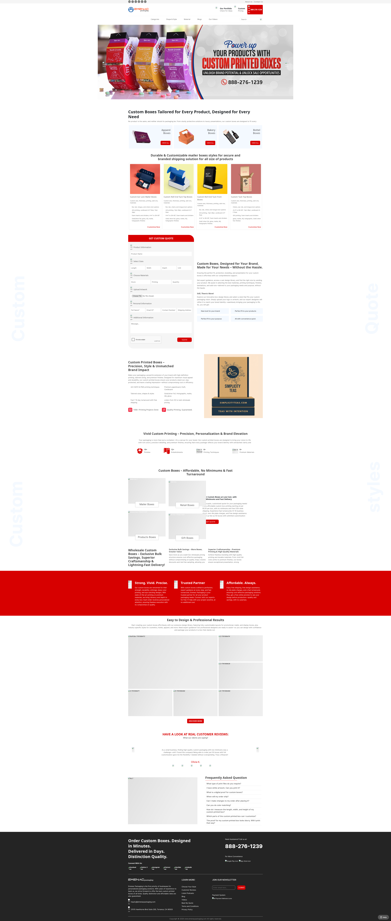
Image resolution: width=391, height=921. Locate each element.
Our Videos (213, 19)
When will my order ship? (217, 796)
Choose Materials (140, 275)
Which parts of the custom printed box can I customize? (231, 816)
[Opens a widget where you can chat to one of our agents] (383, 917)
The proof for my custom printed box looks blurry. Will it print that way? (233, 821)
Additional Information (143, 317)
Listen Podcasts (188, 893)
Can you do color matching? (218, 805)
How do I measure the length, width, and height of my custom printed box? (230, 810)
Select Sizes (138, 261)
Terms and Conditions (190, 906)
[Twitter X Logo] (145, 868)
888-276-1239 (244, 846)
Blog (183, 896)
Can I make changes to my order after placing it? (227, 801)
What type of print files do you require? (223, 784)
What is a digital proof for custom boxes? (224, 792)
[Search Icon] (261, 21)
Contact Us (258, 2)
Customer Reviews (189, 890)
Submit (184, 340)
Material (187, 19)
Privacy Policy (187, 909)
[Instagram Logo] (156, 868)
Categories (155, 19)
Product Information (142, 247)
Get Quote (210, 522)
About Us (248, 2)
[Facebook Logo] (133, 868)
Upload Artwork (140, 289)
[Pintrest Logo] (168, 868)
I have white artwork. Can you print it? (223, 788)
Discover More (195, 721)
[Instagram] (136, 1)
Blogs (199, 19)
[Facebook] (129, 1)
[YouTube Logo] (179, 868)
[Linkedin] (145, 1)
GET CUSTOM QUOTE (161, 238)
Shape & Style (171, 19)
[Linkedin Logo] (189, 868)
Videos (184, 900)
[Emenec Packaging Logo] (138, 9)
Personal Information (142, 303)
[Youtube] (142, 1)
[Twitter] (132, 1)
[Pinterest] (139, 1)
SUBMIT (241, 887)
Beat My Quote (187, 903)
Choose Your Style (189, 887)
